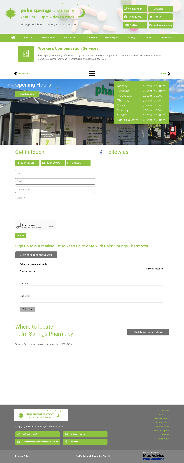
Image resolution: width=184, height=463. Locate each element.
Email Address (27, 271)
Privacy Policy (22, 456)
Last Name (25, 296)
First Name (25, 283)
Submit (20, 235)
